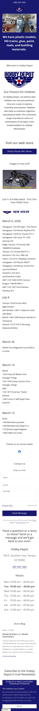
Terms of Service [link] (20, 522)
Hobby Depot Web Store (19, 152)
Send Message (19, 513)
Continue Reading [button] (9, 656)
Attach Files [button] (8, 505)
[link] (19, 8)
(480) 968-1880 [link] (20, 2)
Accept (19, 706)
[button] (3, 505)
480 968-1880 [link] (19, 566)
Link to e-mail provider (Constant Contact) (19, 683)
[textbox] (19, 476)
